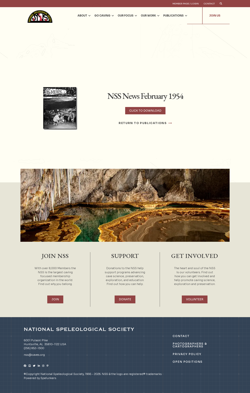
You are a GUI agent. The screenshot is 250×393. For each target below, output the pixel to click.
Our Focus (126, 15)
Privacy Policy (187, 354)
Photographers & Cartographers (190, 345)
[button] (89, 15)
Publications (173, 15)
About (82, 15)
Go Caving (102, 15)
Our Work (148, 15)
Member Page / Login (185, 3)
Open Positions (188, 362)
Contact (209, 3)
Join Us (214, 15)
